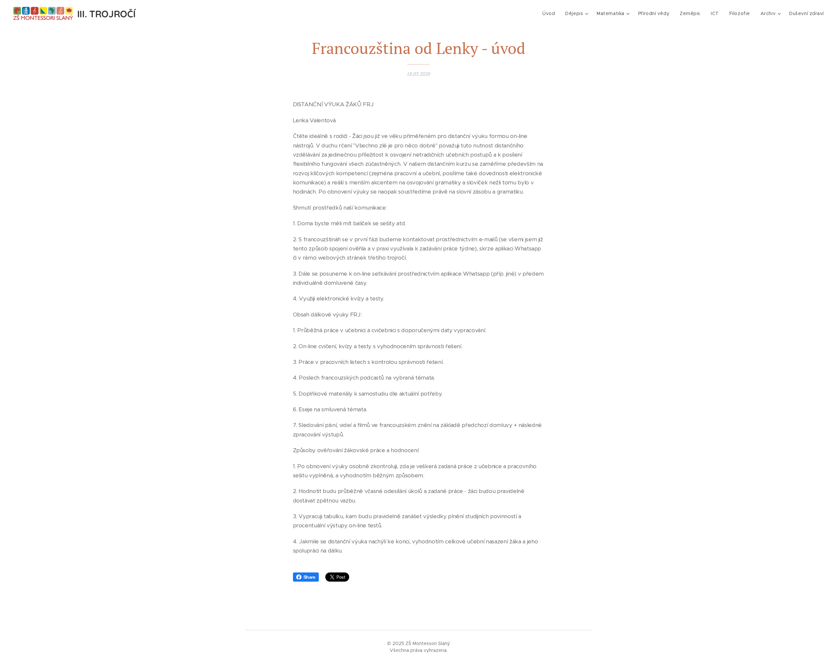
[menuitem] (550, 13)
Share (309, 577)
